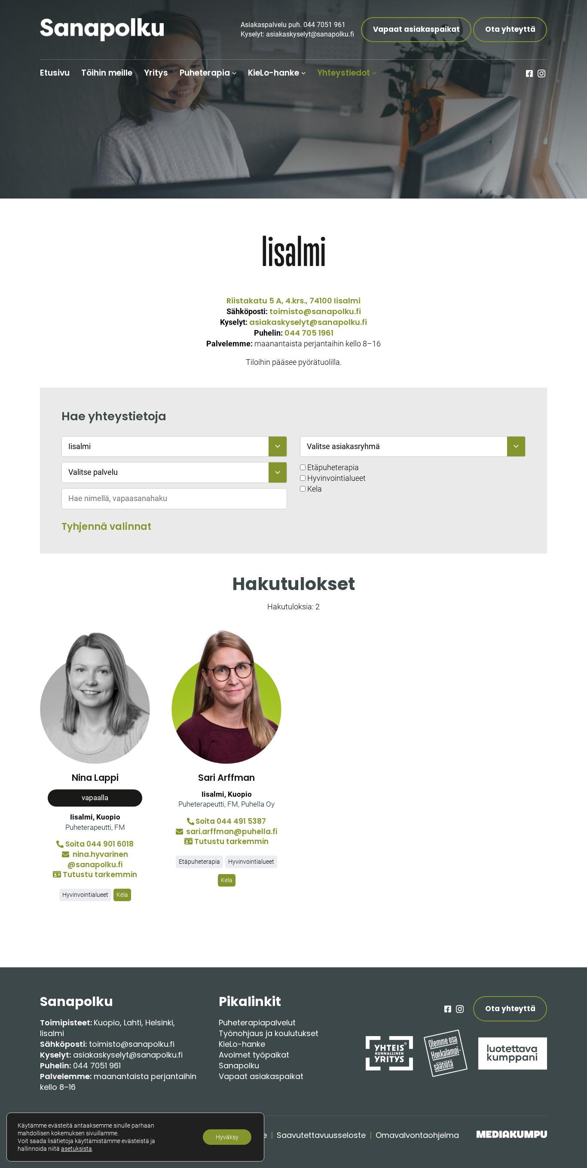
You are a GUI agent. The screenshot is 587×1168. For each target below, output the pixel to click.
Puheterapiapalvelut (257, 1022)
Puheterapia (205, 73)
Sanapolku (239, 1065)
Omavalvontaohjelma (417, 1135)
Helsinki (159, 1022)
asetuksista (76, 1148)
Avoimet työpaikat (254, 1054)
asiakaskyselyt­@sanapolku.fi (308, 322)
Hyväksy (227, 1137)
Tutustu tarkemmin (100, 874)
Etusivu (55, 73)
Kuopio (107, 1022)
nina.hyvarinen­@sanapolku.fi (97, 860)
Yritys (156, 73)
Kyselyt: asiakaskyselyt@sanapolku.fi (297, 34)
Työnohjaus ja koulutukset (268, 1033)
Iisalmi (52, 1033)
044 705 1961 (308, 332)
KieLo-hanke (273, 73)
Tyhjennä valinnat (106, 526)
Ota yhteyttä (510, 29)
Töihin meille (106, 73)
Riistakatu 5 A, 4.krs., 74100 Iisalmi (293, 300)
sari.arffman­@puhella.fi (230, 832)
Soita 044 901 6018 (99, 844)
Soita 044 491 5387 (231, 821)
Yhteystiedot (343, 73)
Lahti (132, 1022)
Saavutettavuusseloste (321, 1135)
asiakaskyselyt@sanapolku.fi (128, 1054)
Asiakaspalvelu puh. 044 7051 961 (293, 25)
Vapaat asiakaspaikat (416, 29)
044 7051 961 (97, 1065)
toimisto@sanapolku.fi (315, 311)
